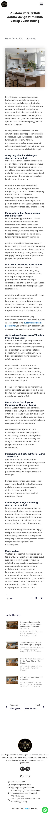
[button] (41, 4)
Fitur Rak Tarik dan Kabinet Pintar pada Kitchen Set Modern (31, 661)
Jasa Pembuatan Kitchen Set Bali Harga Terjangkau (31, 644)
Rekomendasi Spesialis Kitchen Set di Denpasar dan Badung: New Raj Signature (30, 625)
